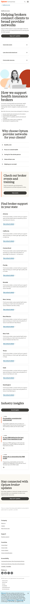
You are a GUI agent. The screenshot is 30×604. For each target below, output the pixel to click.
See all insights (15, 410)
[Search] (25, 2)
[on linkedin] (2, 573)
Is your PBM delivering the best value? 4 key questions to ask (13, 438)
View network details (8, 224)
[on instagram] (12, 573)
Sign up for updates (15, 36)
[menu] (28, 1)
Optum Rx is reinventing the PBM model (14, 457)
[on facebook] (5, 573)
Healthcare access (6, 5)
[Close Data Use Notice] (28, 593)
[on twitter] (8, 573)
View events (15, 193)
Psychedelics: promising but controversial (12, 419)
